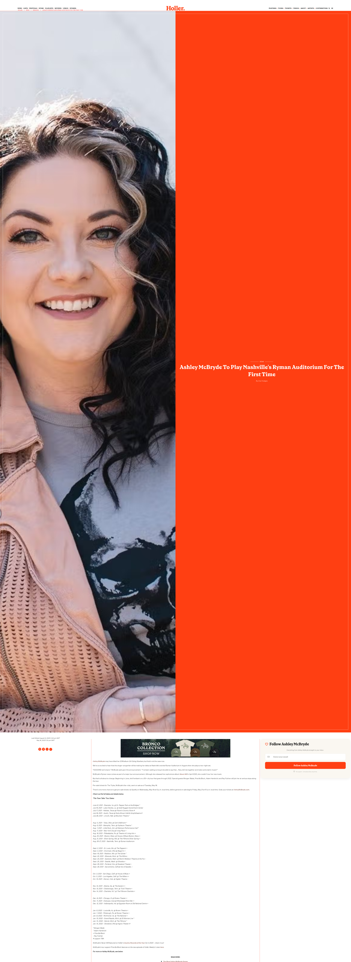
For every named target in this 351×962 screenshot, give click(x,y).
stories (73, 8)
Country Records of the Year (134, 942)
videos (296, 8)
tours (280, 8)
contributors (322, 8)
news (20, 8)
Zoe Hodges (263, 380)
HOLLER (20, 10)
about (303, 8)
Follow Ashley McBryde (305, 765)
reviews (58, 8)
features (272, 8)
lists (25, 8)
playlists (49, 8)
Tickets (288, 8)
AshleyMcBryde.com (241, 789)
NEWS (27, 10)
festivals (33, 8)
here (162, 947)
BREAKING (36, 10)
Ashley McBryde (99, 761)
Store (41, 8)
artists (311, 8)
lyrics (65, 8)
